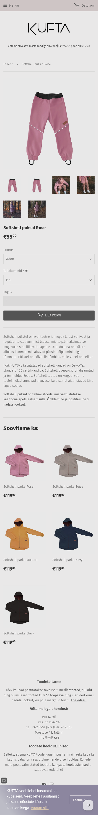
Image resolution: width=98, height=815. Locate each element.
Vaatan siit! (40, 808)
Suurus (8, 250)
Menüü (14, 5)
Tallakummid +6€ (15, 271)
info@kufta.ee (49, 737)
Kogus (7, 292)
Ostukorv (88, 5)
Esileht (8, 64)
